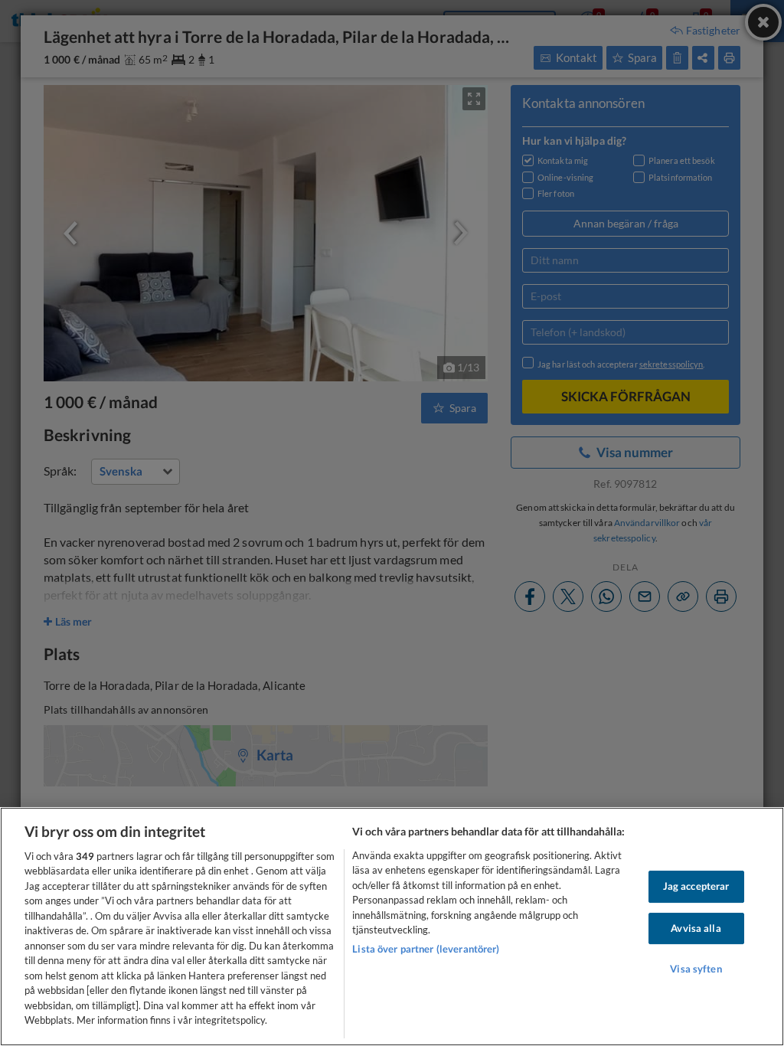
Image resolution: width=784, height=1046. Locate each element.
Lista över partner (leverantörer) (425, 949)
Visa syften (695, 969)
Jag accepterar (696, 886)
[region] (392, 926)
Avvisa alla (695, 928)
